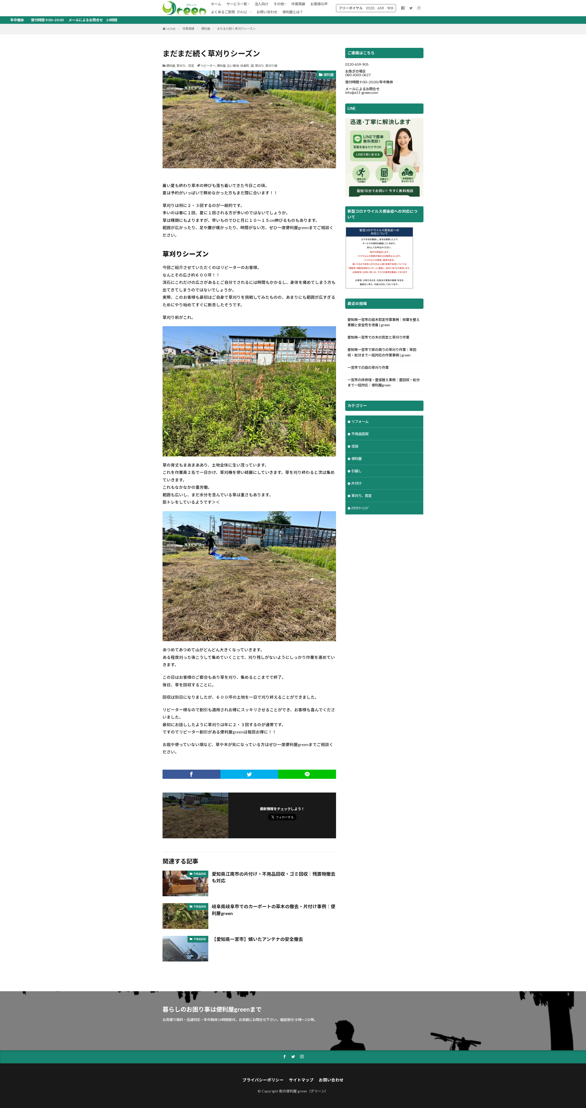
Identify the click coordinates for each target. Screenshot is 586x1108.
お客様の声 (319, 4)
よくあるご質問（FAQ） (230, 12)
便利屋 (205, 28)
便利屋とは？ (292, 12)
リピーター (208, 66)
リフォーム (360, 421)
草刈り (259, 66)
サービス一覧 (236, 4)
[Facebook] (191, 774)
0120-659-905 (357, 64)
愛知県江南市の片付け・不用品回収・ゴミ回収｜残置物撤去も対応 (273, 877)
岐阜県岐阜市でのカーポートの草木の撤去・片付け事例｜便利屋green (273, 910)
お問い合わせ (267, 12)
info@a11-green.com (361, 92)
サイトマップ (301, 1080)
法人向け (261, 4)
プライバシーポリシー (263, 1080)
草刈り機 (271, 66)
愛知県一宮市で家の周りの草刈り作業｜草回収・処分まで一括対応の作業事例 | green (381, 352)
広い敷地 (233, 66)
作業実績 (298, 4)
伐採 (354, 446)
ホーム (216, 4)
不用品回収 (199, 873)
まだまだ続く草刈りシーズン (236, 28)
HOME (171, 29)
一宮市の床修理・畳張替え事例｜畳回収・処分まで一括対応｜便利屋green (383, 382)
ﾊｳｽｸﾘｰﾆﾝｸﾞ (360, 508)
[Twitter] (249, 774)
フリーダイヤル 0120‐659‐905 (366, 8)
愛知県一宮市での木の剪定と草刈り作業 (378, 337)
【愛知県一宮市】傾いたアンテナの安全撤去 (257, 939)
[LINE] (307, 774)
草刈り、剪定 (185, 66)
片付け (356, 483)
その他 (279, 4)
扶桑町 (244, 66)
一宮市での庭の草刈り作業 (368, 367)
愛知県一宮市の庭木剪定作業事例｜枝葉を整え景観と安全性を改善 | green (383, 322)
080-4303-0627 (358, 75)
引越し (356, 471)
